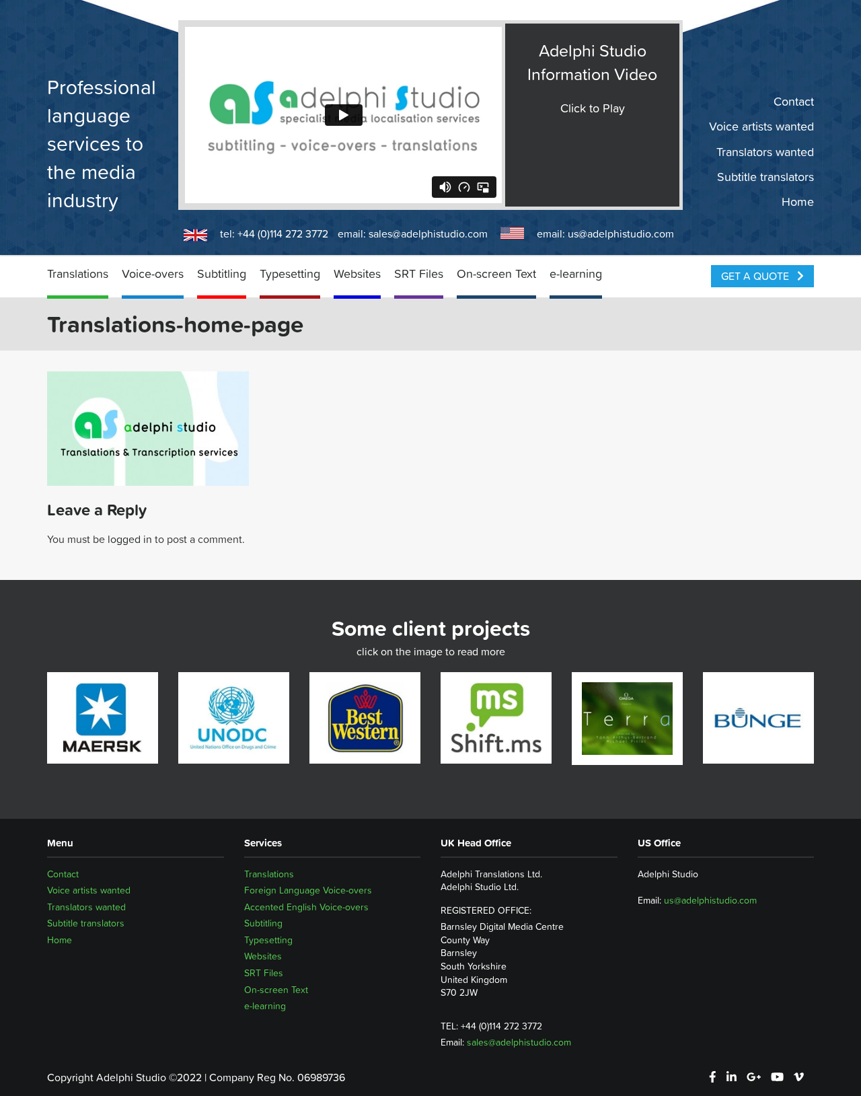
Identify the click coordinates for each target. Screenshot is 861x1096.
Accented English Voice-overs (306, 907)
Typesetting (290, 273)
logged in (130, 539)
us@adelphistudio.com (621, 233)
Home (798, 202)
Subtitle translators (765, 177)
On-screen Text (496, 273)
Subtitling (221, 273)
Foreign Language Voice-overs (308, 890)
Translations (77, 273)
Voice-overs (153, 273)
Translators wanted (765, 151)
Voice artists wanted (761, 126)
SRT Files (418, 273)
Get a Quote (756, 276)
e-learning (576, 273)
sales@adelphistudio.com (428, 233)
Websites (357, 273)
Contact (794, 101)
